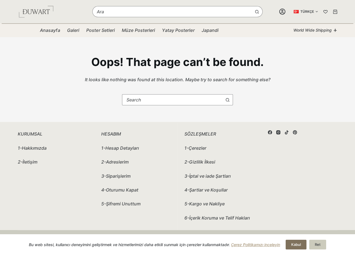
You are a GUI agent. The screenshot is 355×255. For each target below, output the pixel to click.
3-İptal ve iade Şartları (207, 176)
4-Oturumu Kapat (119, 190)
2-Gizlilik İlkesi (199, 162)
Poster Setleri (100, 30)
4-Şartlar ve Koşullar (206, 190)
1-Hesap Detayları (120, 148)
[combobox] (172, 11)
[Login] (282, 12)
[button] (306, 11)
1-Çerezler (195, 148)
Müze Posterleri (138, 30)
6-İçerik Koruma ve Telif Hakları (217, 218)
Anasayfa (50, 30)
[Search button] (257, 11)
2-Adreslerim (115, 162)
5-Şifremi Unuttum (121, 203)
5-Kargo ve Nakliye (204, 203)
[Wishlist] (325, 12)
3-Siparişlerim (116, 176)
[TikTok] (287, 132)
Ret (318, 244)
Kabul (296, 244)
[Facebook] (270, 132)
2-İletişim (27, 162)
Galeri (73, 30)
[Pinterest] (295, 132)
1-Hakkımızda (32, 148)
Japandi (210, 30)
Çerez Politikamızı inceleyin (255, 244)
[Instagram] (278, 132)
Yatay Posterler (178, 30)
